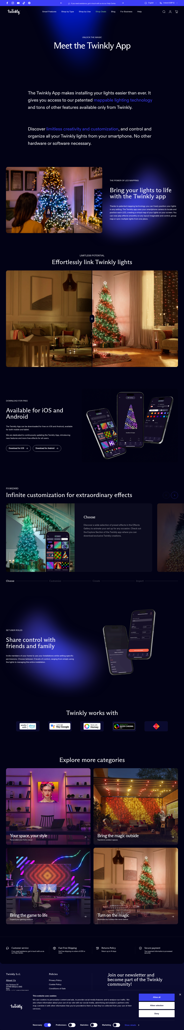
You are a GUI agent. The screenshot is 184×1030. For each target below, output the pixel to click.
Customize (55, 581)
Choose (10, 581)
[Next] (123, 3)
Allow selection (156, 1005)
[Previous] (61, 3)
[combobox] (151, 3)
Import (140, 581)
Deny (156, 1013)
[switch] (71, 1025)
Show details (130, 1025)
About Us (11, 980)
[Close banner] (180, 994)
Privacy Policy (55, 980)
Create (96, 581)
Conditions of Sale (57, 989)
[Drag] (92, 318)
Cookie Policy (55, 984)
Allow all (156, 997)
